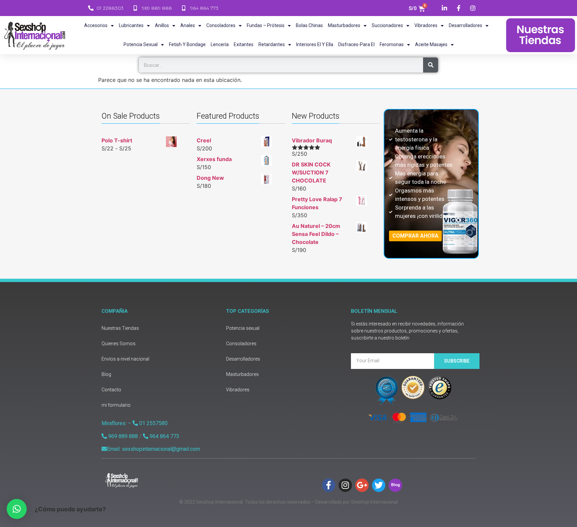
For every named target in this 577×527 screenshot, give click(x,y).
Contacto (111, 389)
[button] (17, 509)
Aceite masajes (431, 44)
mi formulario (116, 405)
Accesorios (96, 25)
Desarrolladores (465, 25)
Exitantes (243, 44)
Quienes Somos (119, 343)
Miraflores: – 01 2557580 (135, 423)
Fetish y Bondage (187, 44)
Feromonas (392, 44)
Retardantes (271, 44)
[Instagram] (345, 485)
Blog (106, 374)
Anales (187, 25)
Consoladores (220, 25)
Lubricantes (131, 25)
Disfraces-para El (356, 44)
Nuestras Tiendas (120, 328)
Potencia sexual (141, 44)
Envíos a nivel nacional (125, 359)
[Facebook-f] (328, 485)
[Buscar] (430, 65)
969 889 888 (122, 436)
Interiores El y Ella (314, 44)
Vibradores (425, 25)
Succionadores (387, 25)
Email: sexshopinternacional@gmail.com (153, 449)
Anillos (162, 25)
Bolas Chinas (309, 25)
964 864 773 (163, 436)
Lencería (220, 44)
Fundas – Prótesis (265, 25)
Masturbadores (344, 25)
